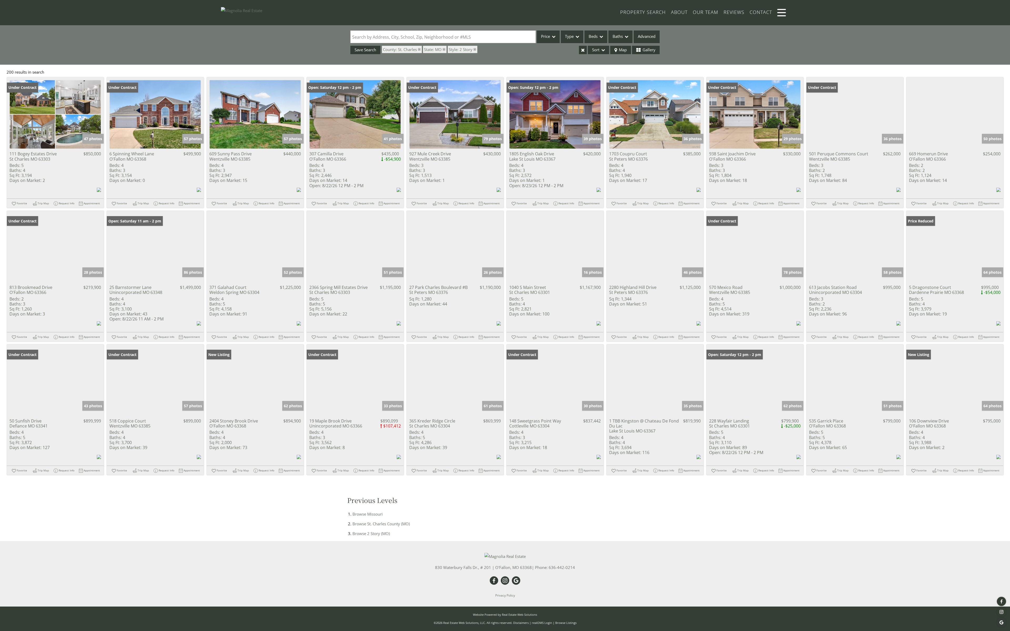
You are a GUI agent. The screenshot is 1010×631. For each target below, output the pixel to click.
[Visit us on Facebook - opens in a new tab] (1001, 601)
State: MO (433, 49)
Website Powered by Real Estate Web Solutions (505, 615)
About (679, 12)
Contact (761, 12)
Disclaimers (521, 623)
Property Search (643, 12)
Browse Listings (566, 623)
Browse (367, 514)
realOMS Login (542, 623)
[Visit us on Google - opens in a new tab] (1001, 622)
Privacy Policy (505, 595)
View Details (55, 114)
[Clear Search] (583, 50)
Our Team (705, 12)
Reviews (734, 12)
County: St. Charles (400, 49)
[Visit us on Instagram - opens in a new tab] (1001, 612)
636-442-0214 (562, 567)
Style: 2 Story (460, 49)
